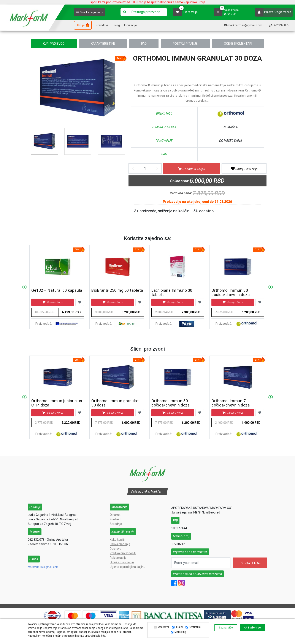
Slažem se (254, 627)
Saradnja (116, 524)
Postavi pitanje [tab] (185, 43)
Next (270, 287)
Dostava (115, 548)
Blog (117, 25)
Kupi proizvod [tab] (54, 43)
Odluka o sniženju (122, 562)
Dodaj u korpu (55, 302)
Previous (33, 89)
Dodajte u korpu (193, 169)
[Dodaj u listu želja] (79, 302)
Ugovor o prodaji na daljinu (127, 567)
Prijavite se (250, 563)
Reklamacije (118, 557)
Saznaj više (226, 627)
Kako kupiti (117, 539)
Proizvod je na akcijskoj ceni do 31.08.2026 (197, 202)
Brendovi (102, 25)
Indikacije (130, 25)
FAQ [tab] (144, 43)
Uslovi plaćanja (120, 544)
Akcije (80, 25)
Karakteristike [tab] (103, 43)
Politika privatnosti (123, 553)
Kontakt (115, 519)
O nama (115, 515)
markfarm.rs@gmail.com (43, 567)
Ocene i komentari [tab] (238, 43)
